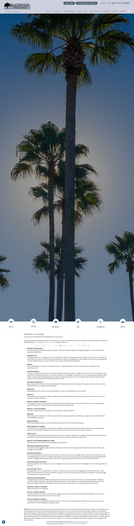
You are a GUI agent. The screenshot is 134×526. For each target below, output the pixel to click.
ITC (86, 523)
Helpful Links (69, 3)
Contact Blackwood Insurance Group (45, 342)
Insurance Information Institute (73, 523)
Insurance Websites (52, 522)
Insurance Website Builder (80, 522)
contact (63, 518)
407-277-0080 (115, 3)
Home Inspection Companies (87, 3)
